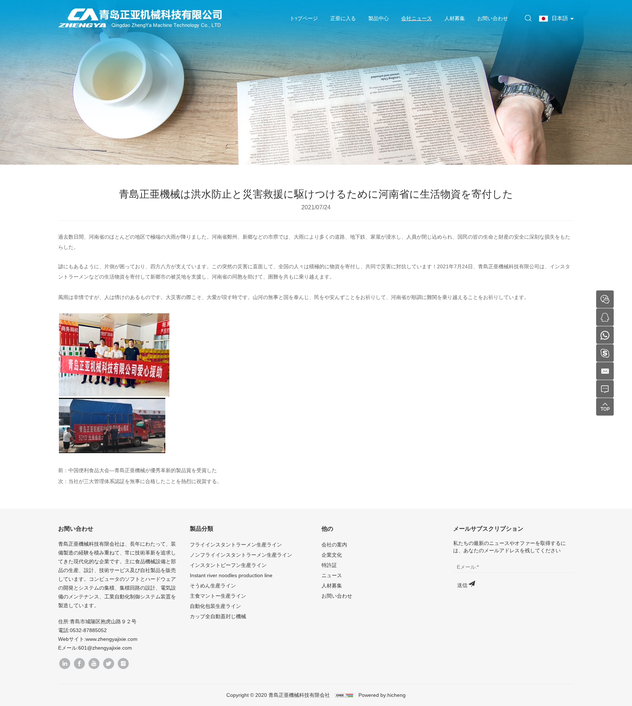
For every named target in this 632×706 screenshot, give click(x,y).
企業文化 (331, 555)
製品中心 (378, 18)
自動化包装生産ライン (215, 606)
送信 (462, 585)
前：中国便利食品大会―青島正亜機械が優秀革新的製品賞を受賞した (137, 470)
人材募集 (454, 18)
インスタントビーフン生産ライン (228, 565)
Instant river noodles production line (231, 575)
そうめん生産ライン (213, 586)
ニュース (331, 575)
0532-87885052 (88, 630)
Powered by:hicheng (382, 695)
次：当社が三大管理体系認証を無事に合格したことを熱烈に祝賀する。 (140, 481)
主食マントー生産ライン (218, 596)
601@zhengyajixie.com (105, 648)
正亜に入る (343, 18)
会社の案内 (334, 545)
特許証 (329, 565)
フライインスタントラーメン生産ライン (236, 545)
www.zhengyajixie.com (112, 639)
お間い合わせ (492, 18)
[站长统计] (344, 695)
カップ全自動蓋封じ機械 (218, 616)
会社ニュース (416, 18)
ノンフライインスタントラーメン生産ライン (241, 555)
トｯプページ (304, 18)
